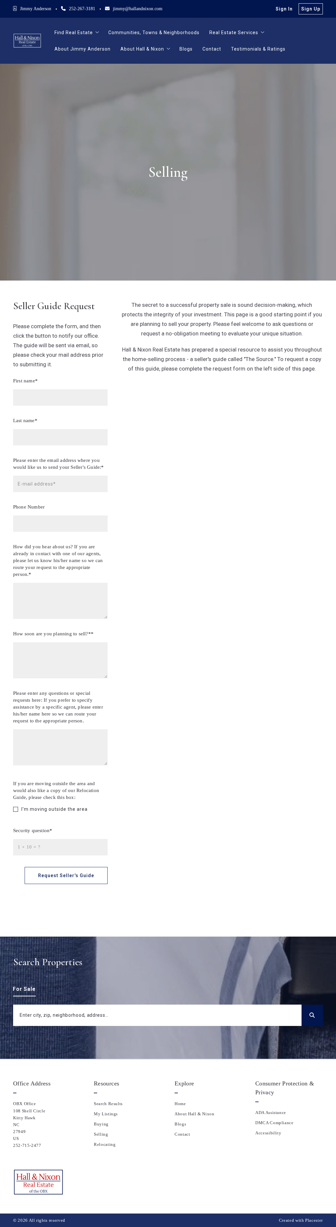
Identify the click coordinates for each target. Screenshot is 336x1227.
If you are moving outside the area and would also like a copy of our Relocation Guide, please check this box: (56, 790)
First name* (25, 380)
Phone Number (29, 507)
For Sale (24, 989)
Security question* (32, 830)
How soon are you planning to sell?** (53, 633)
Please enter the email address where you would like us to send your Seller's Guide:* (58, 464)
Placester (314, 1220)
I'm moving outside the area (54, 809)
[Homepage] (27, 41)
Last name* (25, 420)
